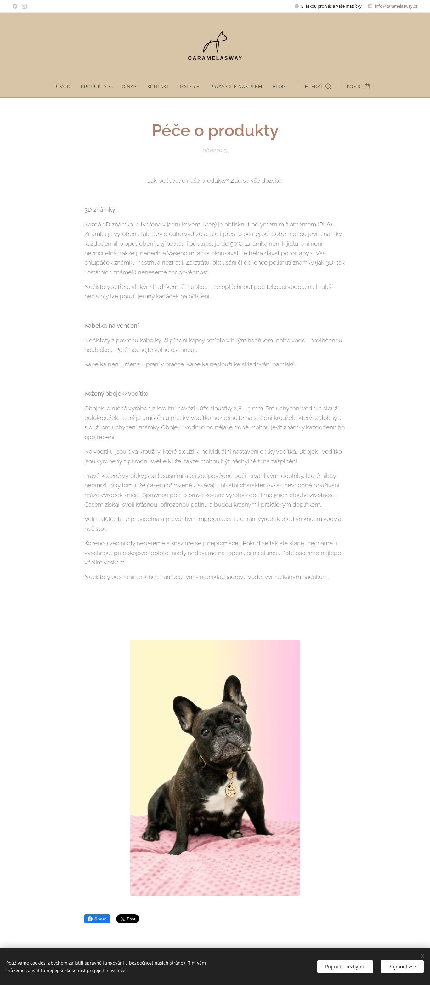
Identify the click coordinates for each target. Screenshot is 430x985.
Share (100, 918)
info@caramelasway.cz (396, 6)
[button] (318, 86)
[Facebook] (15, 6)
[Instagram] (24, 6)
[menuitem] (66, 86)
